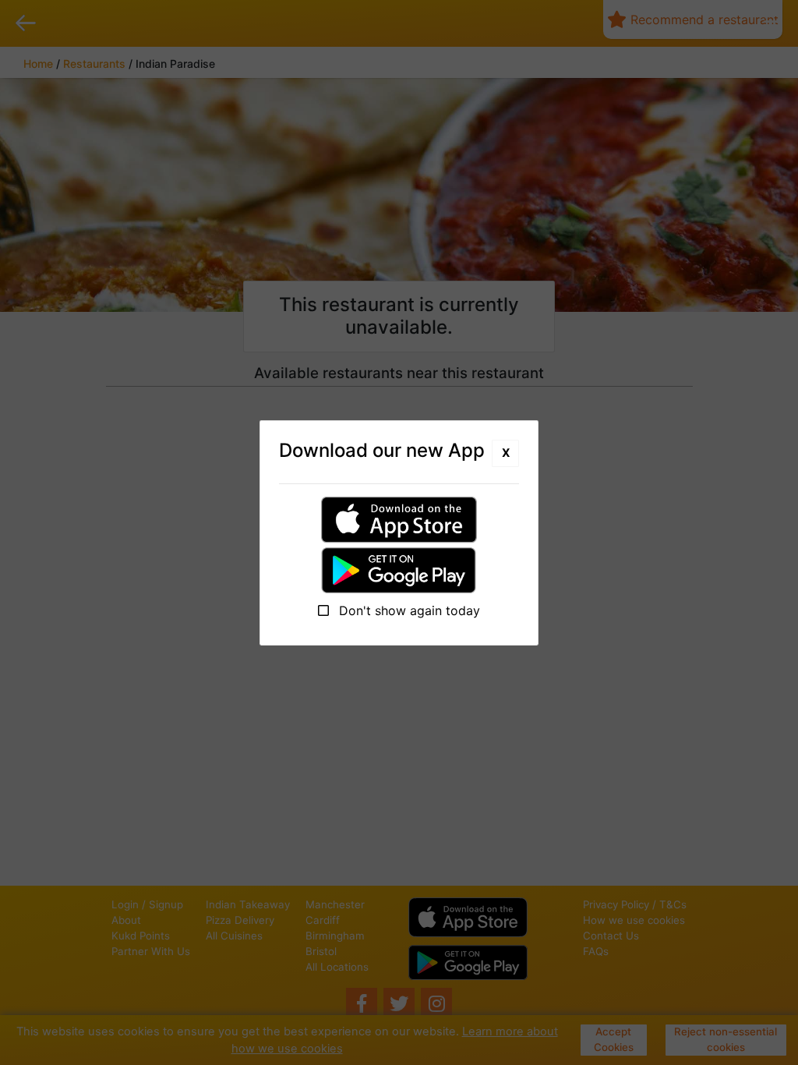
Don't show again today (407, 610)
